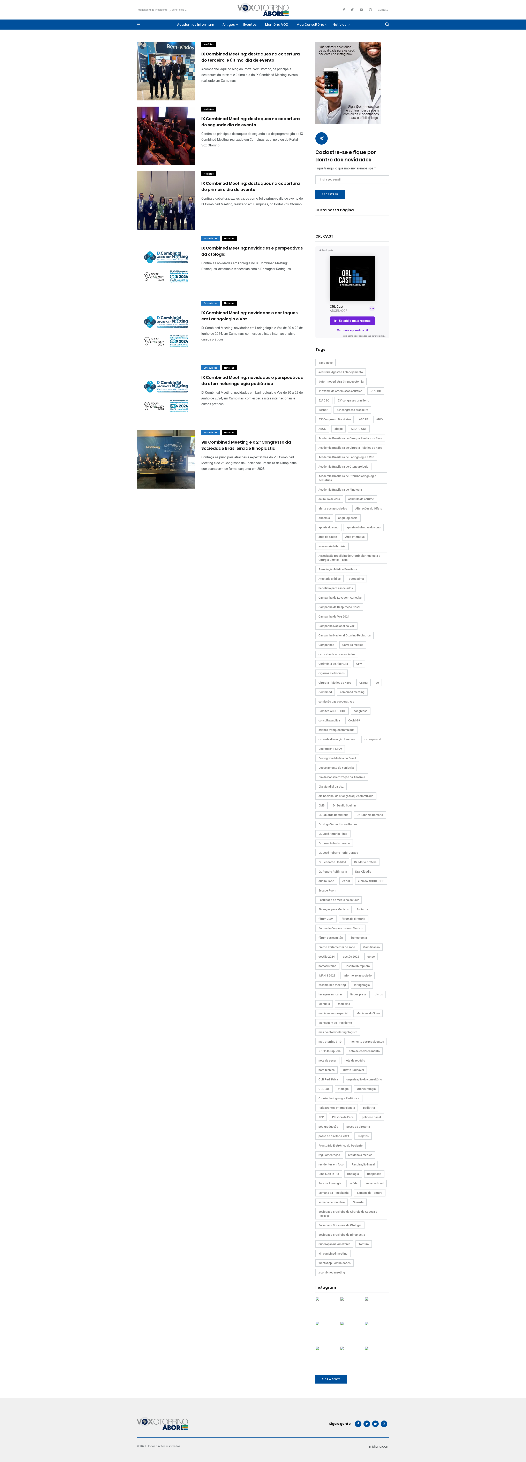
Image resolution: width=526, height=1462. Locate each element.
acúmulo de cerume (361, 499)
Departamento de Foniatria (336, 767)
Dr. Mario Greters (365, 862)
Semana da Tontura (369, 1192)
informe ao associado (358, 975)
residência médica (360, 1155)
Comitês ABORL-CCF (332, 711)
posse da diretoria (358, 1126)
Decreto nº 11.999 (330, 748)
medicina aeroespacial (333, 1013)
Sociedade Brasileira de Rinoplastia (341, 1234)
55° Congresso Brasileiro (334, 419)
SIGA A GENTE (331, 1379)
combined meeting (352, 692)
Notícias (339, 24)
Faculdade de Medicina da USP (338, 900)
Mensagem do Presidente (152, 9)
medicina (344, 1003)
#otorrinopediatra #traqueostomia (341, 381)
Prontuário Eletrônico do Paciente (340, 1145)
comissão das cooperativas (336, 701)
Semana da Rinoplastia (333, 1192)
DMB (321, 805)
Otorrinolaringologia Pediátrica (338, 1098)
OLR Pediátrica (328, 1079)
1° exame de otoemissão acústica (340, 391)
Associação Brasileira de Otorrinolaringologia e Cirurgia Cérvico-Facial (349, 557)
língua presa (358, 994)
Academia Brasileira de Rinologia (340, 489)
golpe (371, 956)
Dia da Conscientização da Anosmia (341, 777)
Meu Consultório (310, 24)
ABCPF (363, 419)
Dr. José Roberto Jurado (334, 843)
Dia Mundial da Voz (331, 786)
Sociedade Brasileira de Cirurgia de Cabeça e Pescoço (347, 1213)
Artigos (229, 24)
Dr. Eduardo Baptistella (333, 815)
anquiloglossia (348, 518)
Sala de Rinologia (329, 1183)
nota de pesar (327, 1060)
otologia (343, 1088)
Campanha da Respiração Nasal (339, 607)
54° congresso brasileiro (352, 410)
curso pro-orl (373, 739)
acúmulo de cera (329, 499)
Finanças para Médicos (333, 909)
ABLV (379, 419)
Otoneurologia (366, 1088)
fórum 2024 (325, 918)
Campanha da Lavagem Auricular (340, 597)
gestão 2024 (326, 956)
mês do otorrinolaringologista (337, 1032)
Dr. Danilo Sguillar (344, 805)
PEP (321, 1117)
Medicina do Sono (368, 1013)
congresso (360, 711)
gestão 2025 (351, 956)
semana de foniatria (331, 1202)
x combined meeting (331, 1272)
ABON (322, 428)
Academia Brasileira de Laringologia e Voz (346, 457)
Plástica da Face (343, 1117)
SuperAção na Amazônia (334, 1244)
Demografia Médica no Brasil (337, 758)
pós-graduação (328, 1126)
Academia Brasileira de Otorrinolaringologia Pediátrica (347, 478)
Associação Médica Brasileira (337, 569)
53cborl (323, 410)
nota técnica (326, 1070)
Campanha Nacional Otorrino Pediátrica (344, 635)
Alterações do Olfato (368, 508)
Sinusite (358, 1202)
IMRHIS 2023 (326, 975)
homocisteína (327, 966)
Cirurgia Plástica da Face (334, 682)
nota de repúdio (355, 1060)
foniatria (362, 909)
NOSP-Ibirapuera (329, 1051)
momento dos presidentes (367, 1041)
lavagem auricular (330, 994)
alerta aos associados (332, 508)
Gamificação (371, 947)
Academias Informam (195, 24)
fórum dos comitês (330, 937)
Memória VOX (276, 24)
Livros (379, 994)
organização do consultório (364, 1079)
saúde (354, 1183)
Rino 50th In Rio (328, 1174)
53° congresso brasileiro (353, 400)
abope (339, 428)
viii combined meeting (332, 1253)
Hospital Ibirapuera (357, 966)
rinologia (353, 1174)
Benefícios (178, 9)
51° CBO (375, 391)
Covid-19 (354, 720)
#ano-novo (325, 362)
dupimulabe (326, 881)
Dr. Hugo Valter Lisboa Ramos (337, 824)
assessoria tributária (332, 546)
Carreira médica (352, 644)
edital (346, 881)
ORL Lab (324, 1088)
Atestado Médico (329, 578)
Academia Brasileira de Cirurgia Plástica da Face (350, 438)
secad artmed (375, 1183)
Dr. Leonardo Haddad (332, 862)
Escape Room (327, 890)
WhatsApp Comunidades (334, 1263)
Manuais (324, 1003)
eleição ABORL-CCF (371, 881)
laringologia (362, 985)
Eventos (250, 24)
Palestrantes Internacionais (336, 1107)
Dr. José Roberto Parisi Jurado (338, 852)
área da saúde (327, 536)
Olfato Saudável (353, 1070)
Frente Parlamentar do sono (336, 947)
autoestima (356, 578)
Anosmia (324, 518)
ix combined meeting (332, 985)
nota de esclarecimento (364, 1051)
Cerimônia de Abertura (333, 663)
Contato (383, 9)
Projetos (363, 1136)
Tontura (364, 1244)
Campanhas (326, 644)
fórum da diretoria (353, 918)
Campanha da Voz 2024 (333, 616)
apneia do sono (328, 527)
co (377, 682)
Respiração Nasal (363, 1164)
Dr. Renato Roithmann (332, 871)
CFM (359, 663)
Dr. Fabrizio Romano (370, 815)
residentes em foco (331, 1164)
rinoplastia (374, 1174)
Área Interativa (355, 536)
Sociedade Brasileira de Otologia (339, 1225)
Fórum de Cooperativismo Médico (340, 928)
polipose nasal (371, 1117)
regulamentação (329, 1155)
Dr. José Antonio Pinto (332, 833)
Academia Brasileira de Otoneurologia (343, 466)
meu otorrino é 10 (329, 1041)
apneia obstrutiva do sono (364, 527)
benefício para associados (335, 588)
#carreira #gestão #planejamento (340, 372)
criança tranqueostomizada (336, 730)
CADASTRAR (330, 194)
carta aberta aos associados (336, 654)
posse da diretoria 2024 (333, 1136)
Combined (325, 692)
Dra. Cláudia (363, 871)
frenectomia (359, 937)
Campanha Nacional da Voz (336, 626)
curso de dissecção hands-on (337, 739)
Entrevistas (211, 238)
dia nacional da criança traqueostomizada (345, 796)
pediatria (369, 1107)
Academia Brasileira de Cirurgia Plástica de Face (350, 447)
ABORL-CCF (359, 428)
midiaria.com (379, 1446)
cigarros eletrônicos (331, 673)
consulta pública (329, 720)
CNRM (363, 682)
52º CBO (323, 400)
